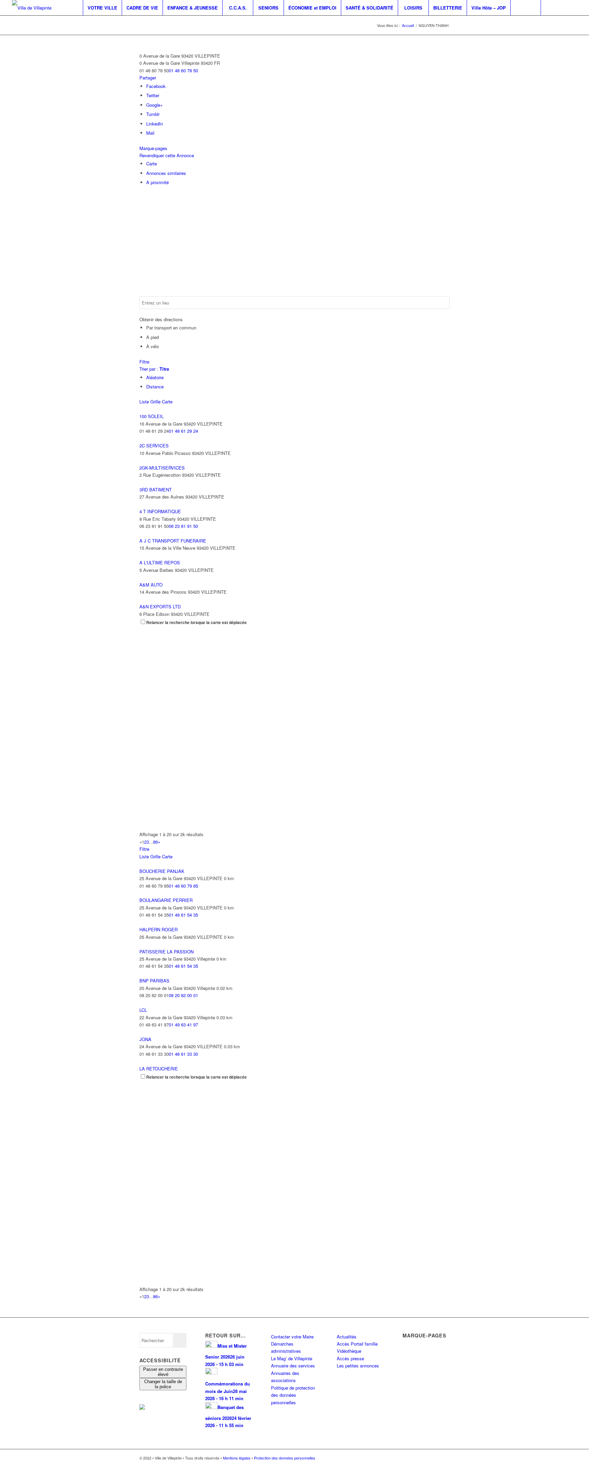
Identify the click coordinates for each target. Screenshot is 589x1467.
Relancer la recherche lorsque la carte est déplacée (196, 622)
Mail (150, 133)
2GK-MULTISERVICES (162, 467)
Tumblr (153, 114)
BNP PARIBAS (154, 980)
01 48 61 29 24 (183, 431)
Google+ (154, 105)
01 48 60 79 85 (183, 886)
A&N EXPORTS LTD (160, 606)
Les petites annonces (358, 1365)
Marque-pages (153, 148)
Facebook (156, 86)
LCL (143, 1010)
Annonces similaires (166, 173)
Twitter (152, 95)
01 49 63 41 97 (183, 1024)
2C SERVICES (154, 445)
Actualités (347, 1336)
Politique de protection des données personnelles (293, 1395)
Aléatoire (155, 377)
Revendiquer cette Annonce (166, 155)
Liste (144, 401)
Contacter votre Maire (292, 1336)
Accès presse (350, 1358)
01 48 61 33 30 (183, 1054)
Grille (155, 401)
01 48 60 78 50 (183, 70)
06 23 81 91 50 (183, 526)
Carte (151, 163)
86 (155, 842)
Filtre (144, 361)
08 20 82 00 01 (183, 995)
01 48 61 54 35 (183, 915)
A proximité (157, 182)
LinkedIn (154, 123)
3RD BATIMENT (155, 489)
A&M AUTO (151, 584)
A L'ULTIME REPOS (159, 562)
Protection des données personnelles (284, 1458)
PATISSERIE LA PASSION (166, 951)
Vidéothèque (349, 1351)
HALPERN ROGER (158, 929)
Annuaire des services (293, 1365)
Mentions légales (237, 1458)
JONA (145, 1039)
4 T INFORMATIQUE (160, 511)
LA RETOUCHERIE (158, 1068)
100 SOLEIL (151, 416)
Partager (147, 77)
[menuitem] (102, 7)
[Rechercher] (525, 7)
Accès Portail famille (357, 1343)
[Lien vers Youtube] (572, 7)
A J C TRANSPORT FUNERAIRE (172, 540)
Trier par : (154, 369)
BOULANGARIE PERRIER (166, 900)
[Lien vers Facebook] (551, 7)
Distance (155, 386)
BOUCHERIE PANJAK (161, 871)
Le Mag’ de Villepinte (291, 1358)
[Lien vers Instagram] (562, 7)
